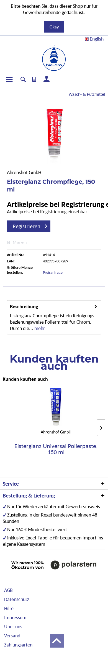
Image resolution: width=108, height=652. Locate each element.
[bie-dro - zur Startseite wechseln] (54, 58)
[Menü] (9, 79)
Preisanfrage (53, 272)
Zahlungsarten (18, 645)
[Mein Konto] (46, 79)
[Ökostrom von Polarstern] (54, 565)
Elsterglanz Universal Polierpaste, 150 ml (55, 449)
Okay (54, 27)
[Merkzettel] (34, 79)
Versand (12, 635)
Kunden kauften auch (25, 379)
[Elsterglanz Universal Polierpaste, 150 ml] (56, 407)
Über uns (13, 626)
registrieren (26, 226)
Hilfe (9, 608)
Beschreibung (24, 306)
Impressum (15, 617)
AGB (8, 590)
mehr (39, 328)
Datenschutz (16, 599)
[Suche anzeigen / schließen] (23, 80)
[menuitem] (9, 79)
